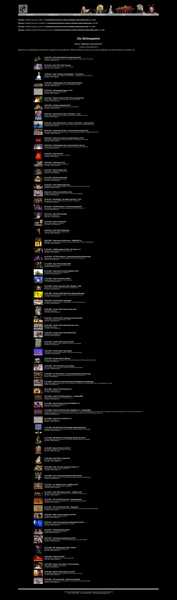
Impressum (147, 15)
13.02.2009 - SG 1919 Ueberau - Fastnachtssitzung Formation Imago (67, 374)
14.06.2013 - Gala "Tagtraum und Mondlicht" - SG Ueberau (64, 74)
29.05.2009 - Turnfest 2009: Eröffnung (57, 358)
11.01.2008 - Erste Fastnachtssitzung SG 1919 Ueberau (63, 476)
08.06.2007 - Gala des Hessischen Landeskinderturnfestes (64, 522)
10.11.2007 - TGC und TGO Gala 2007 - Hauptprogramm (63, 499)
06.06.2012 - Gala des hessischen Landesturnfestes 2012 (64, 138)
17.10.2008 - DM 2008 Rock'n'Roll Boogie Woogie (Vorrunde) (64, 438)
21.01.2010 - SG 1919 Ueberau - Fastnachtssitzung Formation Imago (67, 256)
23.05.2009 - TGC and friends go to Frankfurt (59, 366)
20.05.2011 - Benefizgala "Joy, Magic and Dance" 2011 (62, 199)
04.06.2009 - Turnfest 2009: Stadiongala (57, 300)
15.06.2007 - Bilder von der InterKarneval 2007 (60, 514)
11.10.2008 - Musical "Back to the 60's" (57, 448)
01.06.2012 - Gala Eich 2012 (53, 154)
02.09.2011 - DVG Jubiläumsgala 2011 (57, 185)
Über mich (76, 15)
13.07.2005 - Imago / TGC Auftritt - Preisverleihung (61, 564)
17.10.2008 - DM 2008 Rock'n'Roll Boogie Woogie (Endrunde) (65, 427)
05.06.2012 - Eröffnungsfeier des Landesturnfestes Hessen (64, 145)
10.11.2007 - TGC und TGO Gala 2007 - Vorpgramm (61, 507)
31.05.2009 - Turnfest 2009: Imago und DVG (59, 342)
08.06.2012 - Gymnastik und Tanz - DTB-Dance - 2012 (62, 114)
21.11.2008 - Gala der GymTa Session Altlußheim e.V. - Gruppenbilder (67, 410)
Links (123, 15)
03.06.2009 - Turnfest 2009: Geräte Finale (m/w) (60, 309)
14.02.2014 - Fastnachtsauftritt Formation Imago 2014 (62, 57)
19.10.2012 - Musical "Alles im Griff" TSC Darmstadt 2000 (64, 98)
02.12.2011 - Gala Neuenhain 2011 (55, 177)
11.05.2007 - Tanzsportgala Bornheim (57, 530)
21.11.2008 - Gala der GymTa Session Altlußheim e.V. (62, 403)
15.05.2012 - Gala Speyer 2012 (54, 162)
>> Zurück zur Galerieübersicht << (89, 47)
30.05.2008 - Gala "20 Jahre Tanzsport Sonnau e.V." (61, 467)
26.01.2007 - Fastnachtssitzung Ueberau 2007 (60, 538)
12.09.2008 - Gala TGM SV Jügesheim (57, 458)
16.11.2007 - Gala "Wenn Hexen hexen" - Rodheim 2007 (63, 492)
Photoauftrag (100, 15)
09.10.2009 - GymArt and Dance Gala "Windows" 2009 (62, 286)
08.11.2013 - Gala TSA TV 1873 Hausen (57, 65)
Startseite (29, 15)
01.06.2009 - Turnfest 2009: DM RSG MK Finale (60, 333)
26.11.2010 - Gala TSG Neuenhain (55, 214)
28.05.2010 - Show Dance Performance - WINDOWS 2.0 (63, 240)
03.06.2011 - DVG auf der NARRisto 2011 (58, 192)
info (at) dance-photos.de (103, 593)
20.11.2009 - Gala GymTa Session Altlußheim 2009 (61, 271)
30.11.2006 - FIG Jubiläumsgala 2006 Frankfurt (60, 548)
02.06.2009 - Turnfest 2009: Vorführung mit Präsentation (63, 318)
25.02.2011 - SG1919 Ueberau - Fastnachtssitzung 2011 (63, 206)
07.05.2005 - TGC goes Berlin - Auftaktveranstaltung (62, 579)
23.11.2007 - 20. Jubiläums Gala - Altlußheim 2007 (61, 484)
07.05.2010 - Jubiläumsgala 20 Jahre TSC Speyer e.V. (62, 249)
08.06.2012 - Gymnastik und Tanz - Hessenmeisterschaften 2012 (66, 130)
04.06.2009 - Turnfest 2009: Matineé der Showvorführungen (64, 293)
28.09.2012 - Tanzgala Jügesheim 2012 (57, 105)
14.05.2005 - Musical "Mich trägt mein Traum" (59, 572)
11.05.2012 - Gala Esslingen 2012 (55, 170)
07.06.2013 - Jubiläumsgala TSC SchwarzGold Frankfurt (63, 83)
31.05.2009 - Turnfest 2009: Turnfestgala (58, 351)
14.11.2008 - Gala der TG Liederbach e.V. (58, 418)
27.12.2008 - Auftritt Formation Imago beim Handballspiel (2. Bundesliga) (69, 381)
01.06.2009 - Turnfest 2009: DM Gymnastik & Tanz (61, 325)
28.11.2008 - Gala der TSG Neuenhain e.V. (58, 389)
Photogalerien (53, 15)
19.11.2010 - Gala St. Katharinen (55, 221)
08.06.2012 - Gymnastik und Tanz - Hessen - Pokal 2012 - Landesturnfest (69, 123)
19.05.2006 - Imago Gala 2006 (54, 556)
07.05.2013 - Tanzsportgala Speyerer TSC (58, 90)
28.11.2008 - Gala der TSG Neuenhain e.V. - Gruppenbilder (63, 396)
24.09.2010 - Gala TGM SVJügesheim (56, 230)
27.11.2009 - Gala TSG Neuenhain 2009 (57, 264)
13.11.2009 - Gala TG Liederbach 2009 (57, 278)
